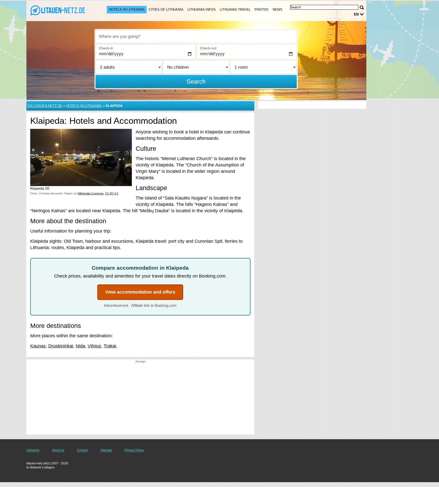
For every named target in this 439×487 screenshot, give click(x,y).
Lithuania (32, 450)
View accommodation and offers (140, 292)
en (356, 14)
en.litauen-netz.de (45, 106)
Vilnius (94, 345)
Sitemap (106, 450)
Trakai (110, 345)
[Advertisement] (140, 399)
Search (196, 81)
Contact (82, 450)
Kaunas (38, 345)
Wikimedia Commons (91, 193)
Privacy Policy (134, 450)
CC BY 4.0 (111, 193)
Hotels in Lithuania (127, 9)
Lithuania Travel (235, 9)
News (278, 9)
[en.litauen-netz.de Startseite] (61, 10)
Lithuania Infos (201, 9)
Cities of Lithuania (166, 9)
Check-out (208, 48)
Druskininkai (60, 345)
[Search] (362, 7)
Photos (262, 9)
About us (58, 450)
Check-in (106, 48)
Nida (80, 345)
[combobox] (196, 37)
